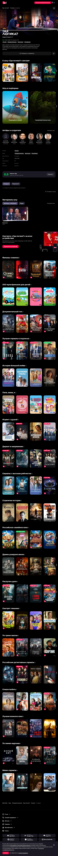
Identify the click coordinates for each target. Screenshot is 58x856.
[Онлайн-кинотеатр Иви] (4, 3)
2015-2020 (8, 40)
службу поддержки (23, 853)
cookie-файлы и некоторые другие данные (20, 845)
